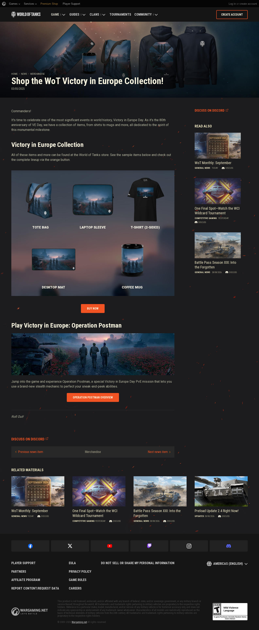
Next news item (158, 452)
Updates (199, 516)
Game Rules (77, 580)
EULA (72, 563)
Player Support (23, 563)
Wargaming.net (79, 622)
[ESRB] (230, 612)
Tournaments (120, 14)
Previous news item (30, 452)
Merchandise (37, 74)
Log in (232, 3)
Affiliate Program (25, 580)
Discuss (229, 168)
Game (55, 14)
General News (202, 168)
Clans (94, 14)
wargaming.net (29, 611)
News (24, 74)
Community (143, 14)
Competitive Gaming (206, 218)
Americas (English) (228, 564)
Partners (18, 571)
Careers (75, 588)
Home (14, 74)
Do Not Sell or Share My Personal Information (137, 563)
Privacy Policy (80, 571)
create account (248, 3)
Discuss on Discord (209, 110)
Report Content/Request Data (35, 588)
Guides (74, 14)
